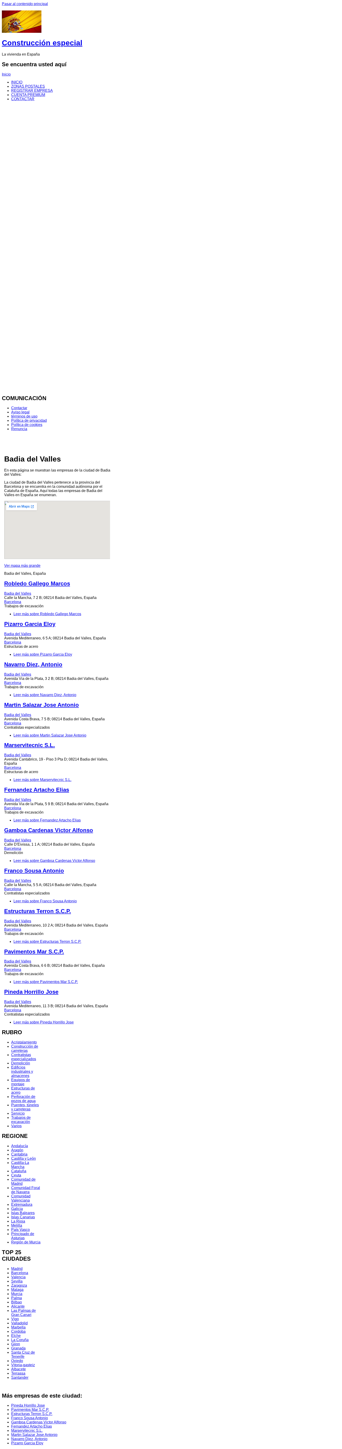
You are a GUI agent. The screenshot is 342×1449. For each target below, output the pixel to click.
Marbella (18, 1327)
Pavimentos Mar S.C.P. (34, 951)
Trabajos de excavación (21, 1120)
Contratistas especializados (23, 1057)
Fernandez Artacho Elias (36, 790)
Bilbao (16, 1302)
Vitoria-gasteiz (23, 1365)
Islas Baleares (23, 1213)
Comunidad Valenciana (20, 1198)
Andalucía (19, 1146)
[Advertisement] (171, 8)
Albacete (18, 1369)
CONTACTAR (22, 99)
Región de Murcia (25, 1242)
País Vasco (20, 1230)
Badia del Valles (17, 593)
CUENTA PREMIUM (28, 95)
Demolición (20, 1063)
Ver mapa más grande (22, 566)
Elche (16, 1336)
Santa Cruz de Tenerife (23, 1354)
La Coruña (20, 1340)
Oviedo (17, 1361)
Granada (18, 1348)
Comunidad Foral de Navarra (25, 1190)
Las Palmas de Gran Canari (23, 1313)
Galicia (17, 1209)
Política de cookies (26, 425)
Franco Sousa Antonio (34, 870)
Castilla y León (23, 1158)
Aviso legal (20, 412)
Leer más (47, 614)
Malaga (17, 1290)
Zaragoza (19, 1285)
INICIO (16, 82)
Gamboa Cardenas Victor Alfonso (48, 830)
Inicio (6, 74)
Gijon (15, 1344)
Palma (16, 1298)
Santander (19, 1377)
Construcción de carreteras (24, 1048)
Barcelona (12, 602)
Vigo (15, 1319)
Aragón (17, 1150)
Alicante (18, 1306)
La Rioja (18, 1221)
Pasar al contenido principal (25, 4)
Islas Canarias (23, 1217)
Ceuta (16, 1175)
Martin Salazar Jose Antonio (41, 705)
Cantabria (19, 1154)
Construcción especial (42, 43)
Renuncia (19, 429)
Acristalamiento (24, 1042)
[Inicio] (21, 31)
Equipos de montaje (20, 1082)
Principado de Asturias (22, 1236)
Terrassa (18, 1373)
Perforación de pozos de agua (23, 1099)
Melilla (16, 1225)
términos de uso (24, 416)
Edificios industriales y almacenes (22, 1071)
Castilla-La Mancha (20, 1165)
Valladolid (19, 1323)
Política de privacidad (29, 420)
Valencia (18, 1277)
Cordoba (18, 1331)
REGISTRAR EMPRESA (32, 91)
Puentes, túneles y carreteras (25, 1107)
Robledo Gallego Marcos (37, 583)
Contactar (19, 408)
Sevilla (17, 1281)
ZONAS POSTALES (28, 86)
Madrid (17, 1269)
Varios (16, 1126)
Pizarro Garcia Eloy (29, 624)
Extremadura (21, 1204)
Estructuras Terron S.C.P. (37, 911)
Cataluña (18, 1171)
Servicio (18, 1113)
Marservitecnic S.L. (29, 745)
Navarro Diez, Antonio (33, 664)
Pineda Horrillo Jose (31, 992)
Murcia (16, 1294)
